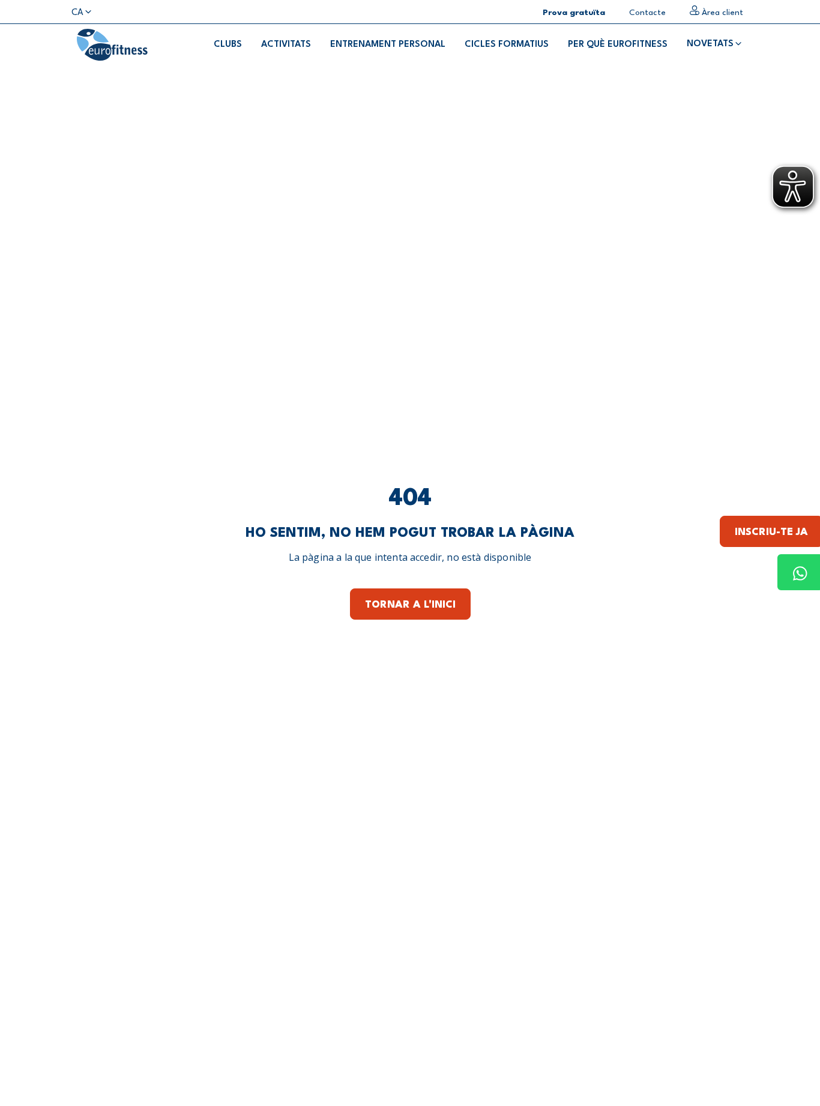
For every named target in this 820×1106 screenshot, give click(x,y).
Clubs (228, 44)
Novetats (710, 44)
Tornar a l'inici (410, 605)
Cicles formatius (507, 44)
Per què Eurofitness (618, 44)
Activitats (286, 44)
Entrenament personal (387, 44)
